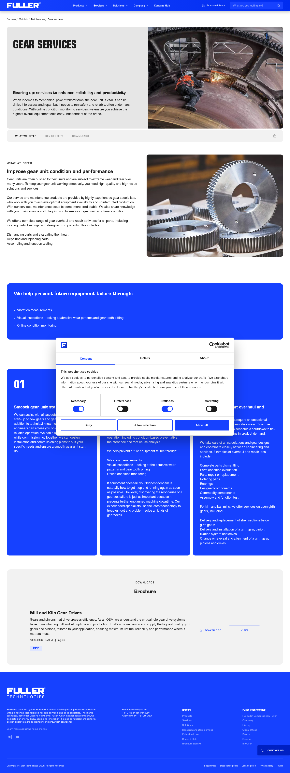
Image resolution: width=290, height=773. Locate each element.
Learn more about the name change (27, 728)
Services (11, 19)
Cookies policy (249, 765)
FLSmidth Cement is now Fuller (259, 715)
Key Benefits (54, 136)
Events (246, 734)
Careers (246, 739)
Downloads (80, 136)
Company (247, 720)
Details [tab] (145, 358)
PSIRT (280, 765)
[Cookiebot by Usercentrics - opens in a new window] (212, 345)
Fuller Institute (190, 734)
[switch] (122, 409)
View (244, 630)
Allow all (202, 425)
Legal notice (210, 765)
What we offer (26, 136)
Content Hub (189, 739)
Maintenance (38, 19)
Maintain (23, 19)
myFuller (247, 743)
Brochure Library (191, 743)
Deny (88, 425)
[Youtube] (17, 737)
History (246, 725)
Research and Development (197, 729)
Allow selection (145, 425)
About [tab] (204, 358)
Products (187, 715)
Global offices (249, 729)
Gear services (55, 19)
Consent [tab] (86, 358)
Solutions (187, 725)
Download (213, 630)
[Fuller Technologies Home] (24, 5)
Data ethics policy (229, 765)
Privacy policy (266, 765)
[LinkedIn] (9, 737)
